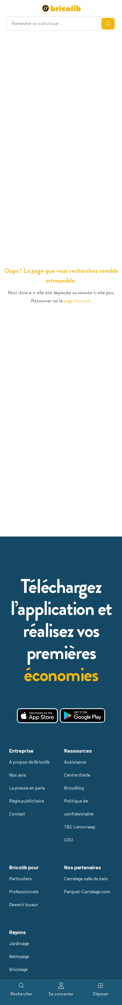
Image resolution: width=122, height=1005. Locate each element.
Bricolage (18, 969)
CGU (68, 839)
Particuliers (20, 878)
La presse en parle (27, 788)
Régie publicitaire (26, 800)
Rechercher (21, 993)
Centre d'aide (77, 775)
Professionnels (24, 891)
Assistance (75, 762)
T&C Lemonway (79, 826)
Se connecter (61, 993)
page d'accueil (76, 300)
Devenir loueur (23, 904)
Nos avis (17, 775)
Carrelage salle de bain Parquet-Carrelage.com (87, 885)
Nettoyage (19, 956)
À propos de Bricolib (29, 762)
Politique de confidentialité (78, 807)
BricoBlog (74, 788)
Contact (17, 813)
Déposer (101, 993)
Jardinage (19, 943)
